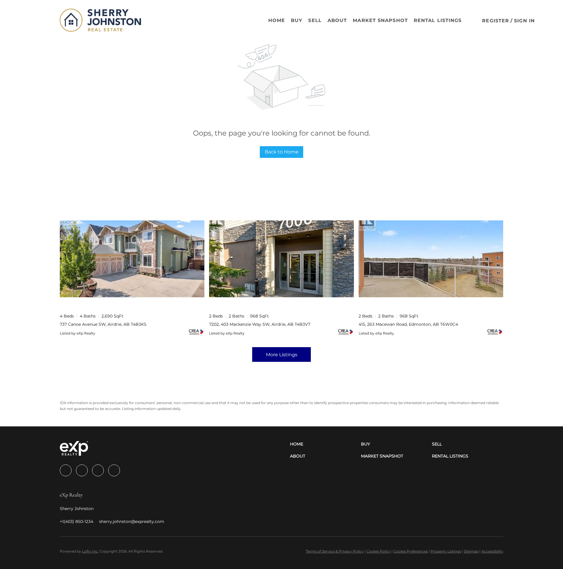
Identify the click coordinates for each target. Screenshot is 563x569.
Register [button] (495, 20)
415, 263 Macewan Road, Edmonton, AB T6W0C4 (408, 324)
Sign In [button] (524, 20)
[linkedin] (82, 470)
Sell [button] (314, 20)
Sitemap (471, 551)
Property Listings (446, 551)
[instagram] (98, 470)
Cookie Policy (379, 551)
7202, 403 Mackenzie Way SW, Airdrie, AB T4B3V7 (259, 324)
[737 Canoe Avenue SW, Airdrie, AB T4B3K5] (132, 258)
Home (276, 20)
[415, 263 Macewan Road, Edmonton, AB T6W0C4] (431, 258)
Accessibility (492, 551)
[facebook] (66, 470)
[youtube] (114, 470)
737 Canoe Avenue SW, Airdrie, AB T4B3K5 (103, 324)
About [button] (337, 20)
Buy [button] (296, 20)
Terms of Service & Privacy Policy (335, 551)
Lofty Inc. (90, 551)
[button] (39, 20)
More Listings (281, 354)
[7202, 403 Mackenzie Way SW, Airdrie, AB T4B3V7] (281, 258)
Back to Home (282, 152)
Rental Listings (438, 20)
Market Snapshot (380, 20)
